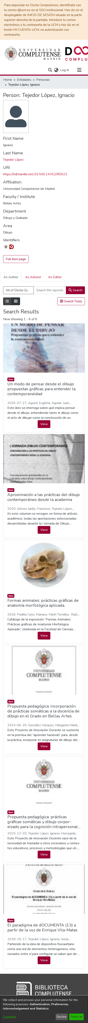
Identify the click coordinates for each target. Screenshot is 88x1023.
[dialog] (44, 1009)
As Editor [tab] (55, 277)
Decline (62, 1017)
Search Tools (72, 301)
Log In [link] (64, 70)
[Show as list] (7, 301)
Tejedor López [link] (13, 159)
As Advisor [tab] (33, 277)
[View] (44, 348)
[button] (50, 70)
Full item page (16, 259)
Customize (9, 1017)
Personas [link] (43, 79)
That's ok (76, 1017)
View (44, 424)
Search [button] (77, 290)
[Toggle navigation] (79, 70)
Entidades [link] (24, 79)
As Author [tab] (10, 277)
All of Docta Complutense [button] (20, 290)
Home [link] (7, 79)
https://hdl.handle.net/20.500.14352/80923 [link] (35, 174)
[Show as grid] (15, 301)
